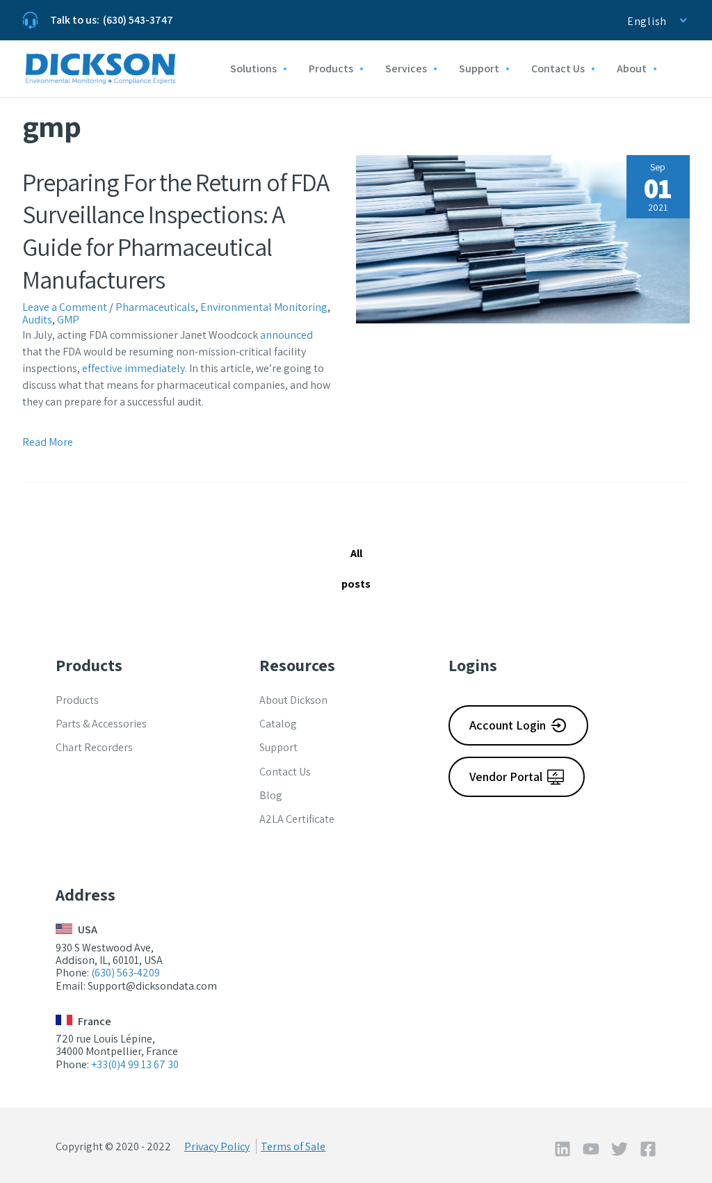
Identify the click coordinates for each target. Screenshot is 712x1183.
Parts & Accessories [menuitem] (101, 723)
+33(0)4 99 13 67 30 (135, 1064)
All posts (356, 568)
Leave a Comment (64, 307)
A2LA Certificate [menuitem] (296, 819)
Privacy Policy (217, 1146)
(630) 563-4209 (125, 972)
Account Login (507, 725)
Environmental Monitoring (263, 307)
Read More (47, 442)
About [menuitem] (632, 68)
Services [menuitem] (406, 68)
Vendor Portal (505, 776)
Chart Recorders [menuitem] (94, 747)
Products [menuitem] (331, 68)
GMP (68, 319)
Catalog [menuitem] (278, 723)
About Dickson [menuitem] (293, 700)
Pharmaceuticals (155, 307)
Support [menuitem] (479, 68)
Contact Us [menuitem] (558, 68)
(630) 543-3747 (138, 20)
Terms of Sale (293, 1146)
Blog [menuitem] (270, 795)
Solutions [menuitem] (253, 68)
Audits (37, 319)
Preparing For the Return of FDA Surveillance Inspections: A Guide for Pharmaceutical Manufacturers (175, 231)
